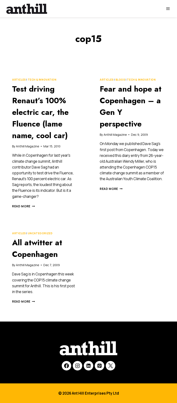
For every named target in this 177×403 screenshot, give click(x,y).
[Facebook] (66, 365)
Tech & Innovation (42, 79)
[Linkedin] (88, 365)
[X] (110, 365)
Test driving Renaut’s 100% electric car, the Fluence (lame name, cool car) (40, 112)
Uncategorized (40, 233)
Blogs (120, 79)
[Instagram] (77, 365)
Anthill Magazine (27, 146)
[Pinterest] (99, 365)
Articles (19, 79)
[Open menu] (168, 8)
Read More (23, 206)
